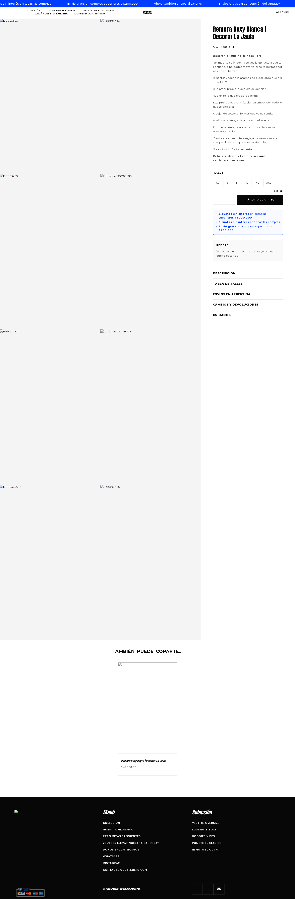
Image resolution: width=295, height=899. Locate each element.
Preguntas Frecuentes (98, 10)
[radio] (217, 183)
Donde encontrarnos (90, 13)
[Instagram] (197, 889)
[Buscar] (263, 12)
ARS (279, 12)
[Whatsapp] (208, 889)
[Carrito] (270, 12)
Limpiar (278, 191)
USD (286, 12)
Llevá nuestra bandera (51, 13)
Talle (218, 172)
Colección (33, 10)
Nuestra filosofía (62, 10)
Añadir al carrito (260, 199)
